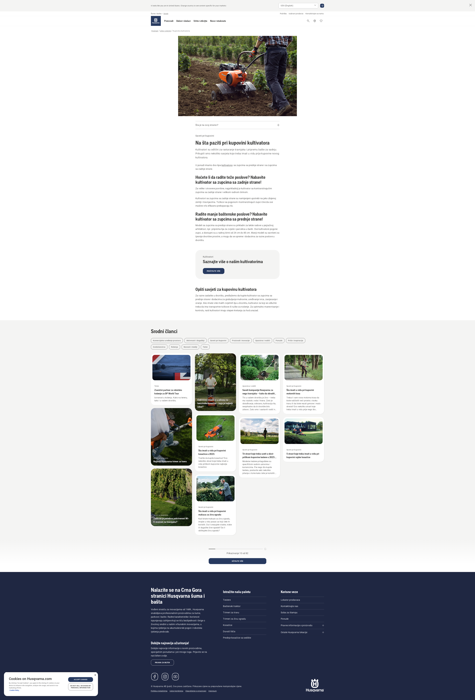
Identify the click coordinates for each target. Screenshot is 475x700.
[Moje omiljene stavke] (321, 21)
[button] (169, 21)
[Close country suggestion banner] (471, 5)
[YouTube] (175, 676)
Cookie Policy (14, 690)
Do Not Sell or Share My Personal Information (80, 687)
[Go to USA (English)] (322, 6)
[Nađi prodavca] (315, 21)
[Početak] (156, 21)
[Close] (95, 675)
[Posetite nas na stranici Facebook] (154, 676)
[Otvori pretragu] (308, 21)
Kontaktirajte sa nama (315, 14)
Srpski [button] (166, 14)
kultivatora (227, 165)
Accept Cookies (80, 679)
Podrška (283, 14)
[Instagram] (165, 676)
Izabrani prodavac (296, 14)
